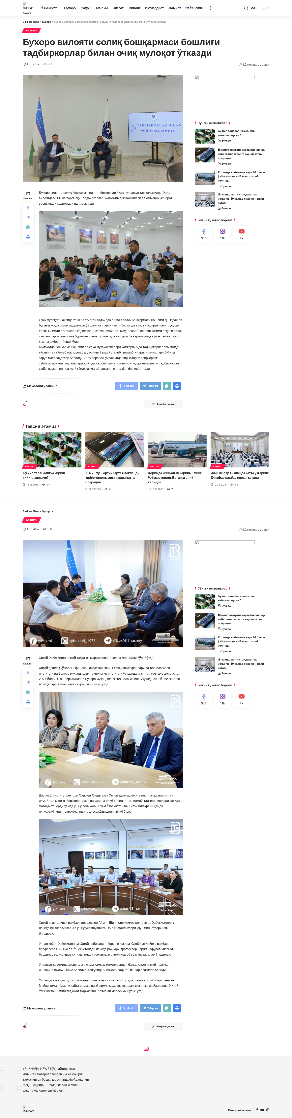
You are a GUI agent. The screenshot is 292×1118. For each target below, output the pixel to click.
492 (236, 484)
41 (109, 489)
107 (48, 484)
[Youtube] (241, 234)
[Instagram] (222, 234)
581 (50, 64)
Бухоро (31, 30)
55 (172, 489)
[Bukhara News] (29, 8)
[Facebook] (203, 234)
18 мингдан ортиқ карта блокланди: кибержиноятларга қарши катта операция (242, 154)
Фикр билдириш (166, 404)
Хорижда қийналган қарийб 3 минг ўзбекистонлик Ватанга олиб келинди (241, 176)
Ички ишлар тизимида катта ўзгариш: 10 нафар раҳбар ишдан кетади (241, 198)
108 (49, 529)
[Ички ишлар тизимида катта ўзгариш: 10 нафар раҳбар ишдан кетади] (205, 199)
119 (49, 1090)
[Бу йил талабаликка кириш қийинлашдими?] (205, 136)
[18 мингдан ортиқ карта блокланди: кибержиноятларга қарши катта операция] (205, 155)
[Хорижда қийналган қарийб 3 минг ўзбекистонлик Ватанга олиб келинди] (205, 177)
